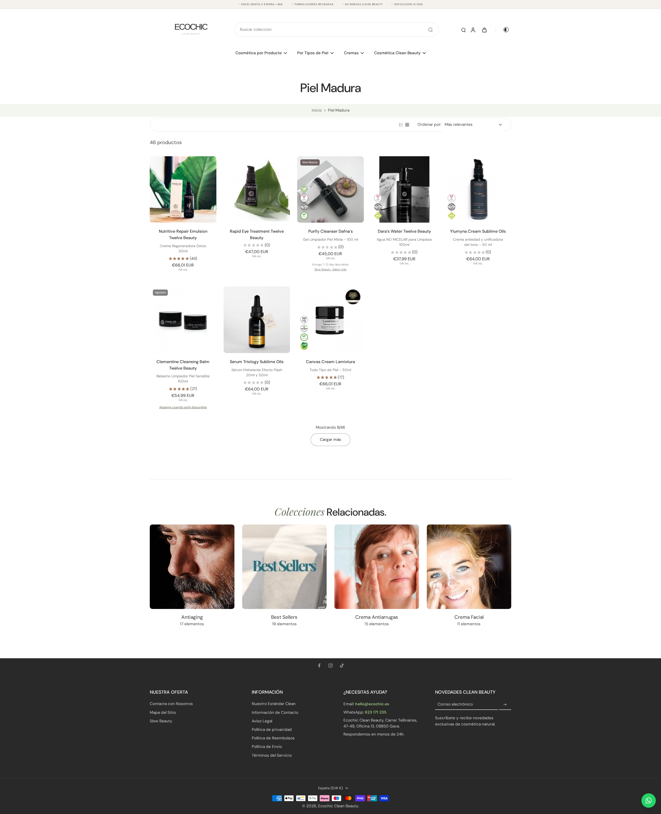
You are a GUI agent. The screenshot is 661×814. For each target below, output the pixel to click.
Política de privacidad (272, 729)
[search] (463, 30)
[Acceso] (472, 30)
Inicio (317, 110)
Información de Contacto (275, 712)
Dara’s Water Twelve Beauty (404, 231)
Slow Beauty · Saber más (330, 269)
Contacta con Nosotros (171, 703)
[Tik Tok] (342, 665)
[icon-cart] (484, 30)
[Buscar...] (430, 29)
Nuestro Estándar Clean (274, 703)
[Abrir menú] (284, 53)
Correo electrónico (455, 704)
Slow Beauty (161, 721)
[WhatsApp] (648, 800)
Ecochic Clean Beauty (338, 806)
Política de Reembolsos (273, 738)
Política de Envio (267, 746)
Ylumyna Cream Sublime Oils (478, 231)
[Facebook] (319, 665)
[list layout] (401, 125)
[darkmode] (502, 30)
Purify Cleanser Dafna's (330, 231)
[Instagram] (330, 665)
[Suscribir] (505, 704)
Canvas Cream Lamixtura (330, 361)
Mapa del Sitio (163, 712)
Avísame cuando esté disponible (183, 407)
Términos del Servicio (272, 755)
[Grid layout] (407, 125)
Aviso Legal (262, 721)
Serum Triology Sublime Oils (257, 361)
